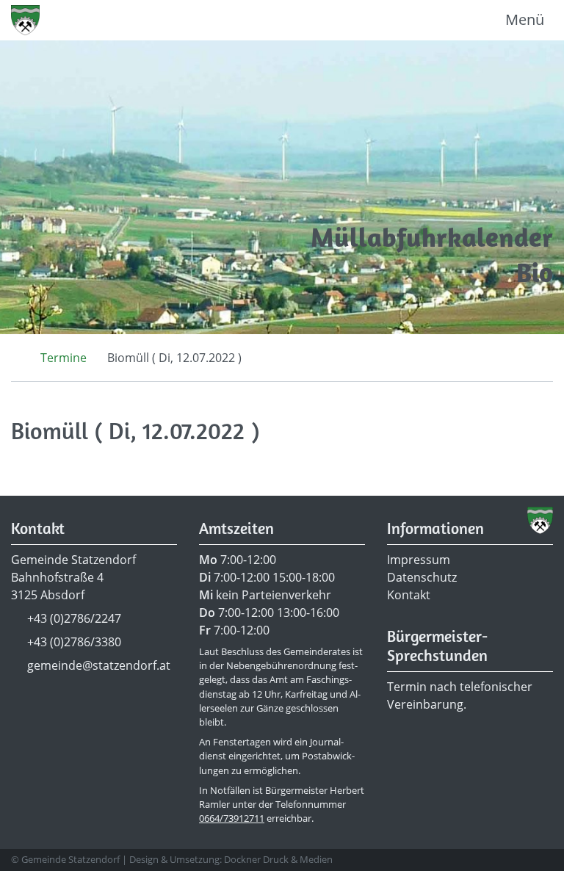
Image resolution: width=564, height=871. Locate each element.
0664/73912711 (231, 818)
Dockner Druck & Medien (278, 859)
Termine (63, 358)
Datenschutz (422, 577)
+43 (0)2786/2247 (74, 618)
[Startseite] (15, 358)
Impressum (418, 560)
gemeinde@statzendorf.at (98, 665)
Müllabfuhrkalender (432, 236)
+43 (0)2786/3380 (74, 642)
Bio (534, 272)
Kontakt (408, 595)
